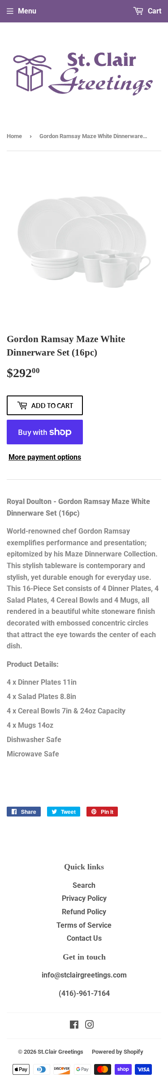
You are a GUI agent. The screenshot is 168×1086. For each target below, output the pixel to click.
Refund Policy (84, 912)
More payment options (45, 457)
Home (14, 136)
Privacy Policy (84, 898)
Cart (153, 11)
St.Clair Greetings (60, 1051)
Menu (27, 11)
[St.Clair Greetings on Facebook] (74, 1025)
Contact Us (84, 938)
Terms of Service (84, 925)
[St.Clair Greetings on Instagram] (89, 1025)
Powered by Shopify (117, 1051)
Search (84, 885)
